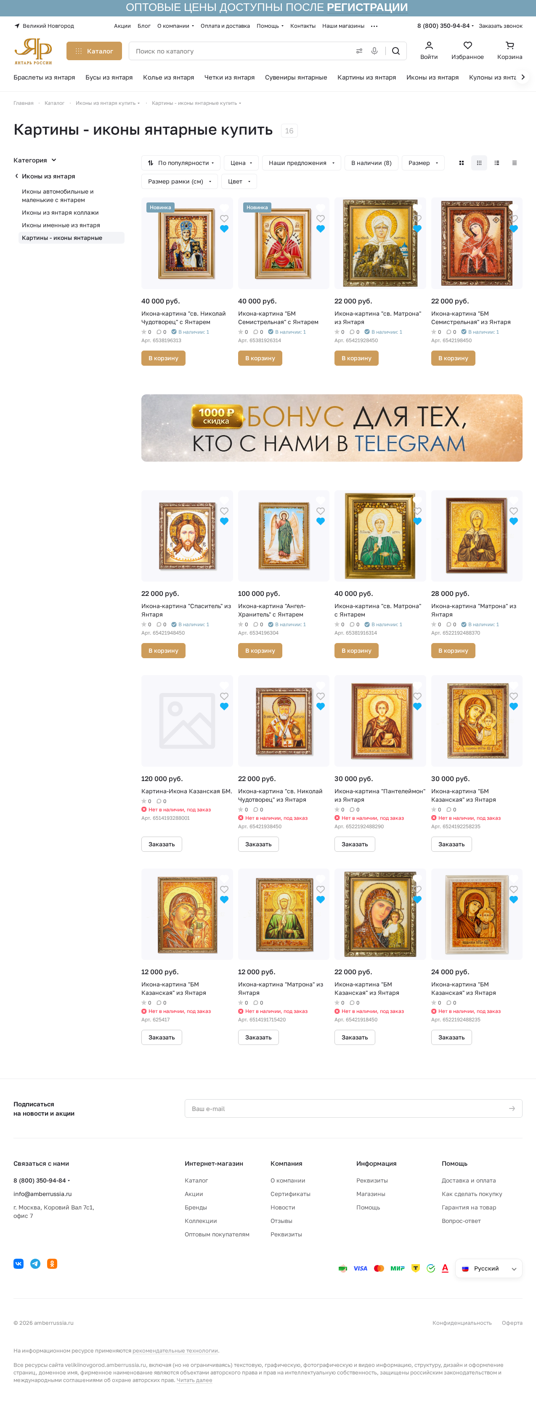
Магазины (370, 1193)
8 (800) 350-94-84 (443, 25)
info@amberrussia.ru (42, 1193)
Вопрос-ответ (461, 1220)
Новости (283, 1207)
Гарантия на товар (469, 1207)
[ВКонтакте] (18, 1264)
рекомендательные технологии (175, 1350)
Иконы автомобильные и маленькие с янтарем (58, 195)
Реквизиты (286, 1234)
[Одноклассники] (52, 1264)
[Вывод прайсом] (515, 162)
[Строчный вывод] (497, 162)
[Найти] (395, 51)
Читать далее (194, 1380)
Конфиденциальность (462, 1322)
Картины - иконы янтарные (62, 237)
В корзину (163, 357)
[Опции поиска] (357, 51)
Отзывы (281, 1220)
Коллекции (201, 1220)
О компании (288, 1180)
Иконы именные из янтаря (61, 225)
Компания (286, 1163)
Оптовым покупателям (217, 1234)
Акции (194, 1193)
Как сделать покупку (472, 1193)
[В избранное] (224, 217)
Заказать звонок (501, 25)
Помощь (368, 1207)
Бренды (196, 1207)
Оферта (512, 1322)
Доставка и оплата (469, 1180)
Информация (376, 1163)
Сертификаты (290, 1193)
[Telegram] (35, 1264)
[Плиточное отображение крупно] (462, 162)
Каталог (196, 1180)
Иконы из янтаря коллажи (60, 212)
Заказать (162, 844)
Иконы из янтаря (48, 176)
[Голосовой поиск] (376, 51)
